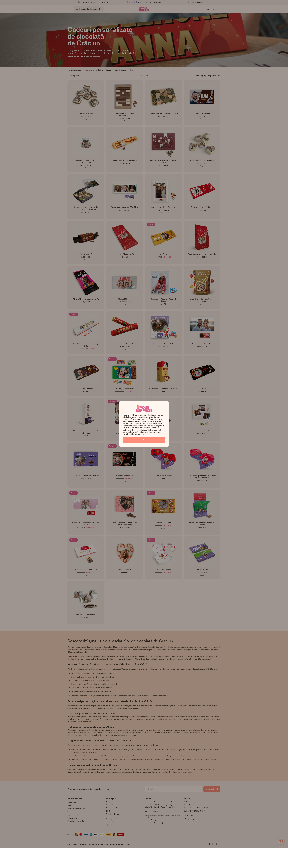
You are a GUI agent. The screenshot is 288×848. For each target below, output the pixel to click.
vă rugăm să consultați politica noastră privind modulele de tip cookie (142, 433)
